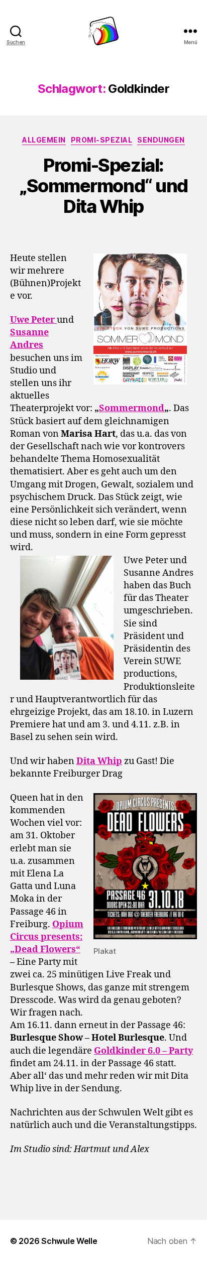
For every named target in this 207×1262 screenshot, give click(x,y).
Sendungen (161, 140)
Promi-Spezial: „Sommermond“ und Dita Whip (103, 185)
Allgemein (44, 140)
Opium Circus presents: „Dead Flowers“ (46, 937)
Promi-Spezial (102, 140)
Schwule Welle (69, 1241)
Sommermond (131, 408)
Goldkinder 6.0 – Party (143, 1051)
